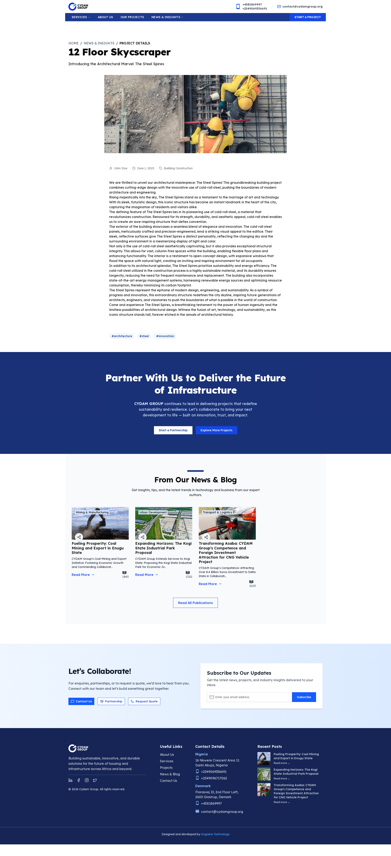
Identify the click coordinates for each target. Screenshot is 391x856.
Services (166, 761)
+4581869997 (252, 4)
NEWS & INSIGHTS (166, 17)
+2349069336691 (255, 8)
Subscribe (304, 697)
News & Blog (170, 774)
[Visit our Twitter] (95, 780)
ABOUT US (105, 17)
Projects (166, 768)
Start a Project (307, 17)
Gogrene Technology (215, 834)
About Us (167, 755)
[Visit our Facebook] (79, 780)
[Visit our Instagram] (87, 780)
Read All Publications (195, 603)
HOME (73, 43)
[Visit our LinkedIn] (70, 780)
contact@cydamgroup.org (302, 6)
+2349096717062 (214, 778)
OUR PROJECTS (132, 17)
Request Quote (147, 701)
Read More (81, 575)
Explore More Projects (216, 430)
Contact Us (84, 701)
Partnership (113, 701)
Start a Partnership (173, 430)
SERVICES (79, 17)
